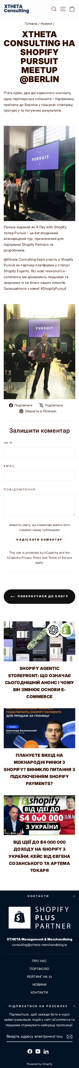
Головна (31, 23)
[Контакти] (39, 917)
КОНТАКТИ (39, 992)
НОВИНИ (39, 984)
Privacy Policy (31, 557)
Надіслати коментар (39, 539)
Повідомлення (20, 489)
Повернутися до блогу (43, 596)
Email (10, 466)
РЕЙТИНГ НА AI (39, 976)
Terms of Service (60, 557)
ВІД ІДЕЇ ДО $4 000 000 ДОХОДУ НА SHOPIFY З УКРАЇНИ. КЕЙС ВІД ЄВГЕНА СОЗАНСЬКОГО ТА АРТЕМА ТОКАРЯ (39, 856)
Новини (46, 23)
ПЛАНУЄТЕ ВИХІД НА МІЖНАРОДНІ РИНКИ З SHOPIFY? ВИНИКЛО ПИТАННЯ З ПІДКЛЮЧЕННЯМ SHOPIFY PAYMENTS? (39, 769)
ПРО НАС (39, 961)
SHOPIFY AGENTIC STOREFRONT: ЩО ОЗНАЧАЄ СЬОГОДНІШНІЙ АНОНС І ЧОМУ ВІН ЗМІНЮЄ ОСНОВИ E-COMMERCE (39, 682)
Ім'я (8, 442)
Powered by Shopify (39, 1064)
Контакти (38, 896)
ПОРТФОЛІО (39, 969)
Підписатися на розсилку (38, 1006)
